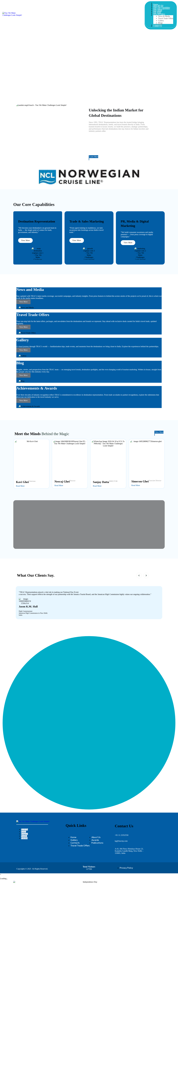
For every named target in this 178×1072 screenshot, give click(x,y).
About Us (96, 837)
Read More (20, 486)
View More (23, 302)
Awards (95, 840)
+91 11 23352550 (121, 835)
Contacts (75, 842)
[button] (139, 575)
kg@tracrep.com (121, 841)
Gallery (74, 840)
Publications (97, 842)
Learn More (93, 157)
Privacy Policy (126, 867)
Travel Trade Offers (80, 845)
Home (73, 837)
